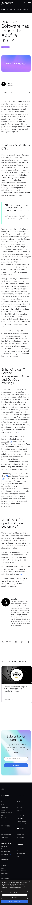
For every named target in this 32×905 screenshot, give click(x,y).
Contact (19, 851)
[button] (29, 3)
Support (19, 856)
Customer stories (5, 851)
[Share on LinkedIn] (28, 642)
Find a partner (20, 834)
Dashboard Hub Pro (6, 812)
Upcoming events (6, 834)
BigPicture (4, 804)
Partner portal (20, 840)
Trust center (4, 837)
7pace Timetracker (6, 818)
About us (3, 865)
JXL (2, 815)
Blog (2, 832)
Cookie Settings (14, 893)
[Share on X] (22, 642)
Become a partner (21, 837)
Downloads (4, 846)
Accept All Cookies (14, 901)
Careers (3, 870)
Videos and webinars (6, 848)
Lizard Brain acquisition (21, 417)
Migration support (21, 821)
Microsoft (19, 807)
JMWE (3, 810)
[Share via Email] (16, 642)
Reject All (14, 897)
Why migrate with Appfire (23, 823)
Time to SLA (4, 807)
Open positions (5, 873)
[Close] (30, 882)
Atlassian (19, 804)
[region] (16, 892)
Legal (2, 876)
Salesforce (19, 810)
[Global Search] (24, 3)
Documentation (21, 853)
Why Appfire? (5, 878)
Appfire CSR (4, 868)
